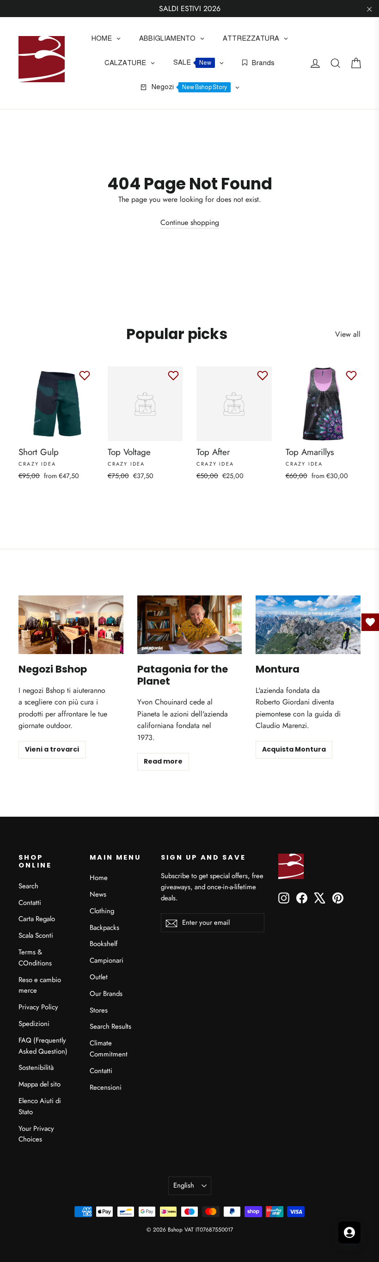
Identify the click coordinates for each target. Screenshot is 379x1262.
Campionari (106, 960)
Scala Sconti (35, 935)
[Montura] (308, 624)
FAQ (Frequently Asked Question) (42, 1045)
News (98, 894)
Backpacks (104, 927)
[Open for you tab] (349, 1232)
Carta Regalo (36, 919)
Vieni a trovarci (52, 749)
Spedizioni (33, 1024)
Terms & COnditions (35, 957)
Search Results (110, 1026)
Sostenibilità (36, 1067)
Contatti (29, 903)
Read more (163, 761)
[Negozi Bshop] (70, 624)
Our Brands (106, 994)
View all (348, 334)
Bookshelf (103, 944)
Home (99, 878)
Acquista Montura (294, 749)
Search (28, 886)
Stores (99, 1010)
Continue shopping (189, 222)
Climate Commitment (109, 1048)
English (183, 1185)
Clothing (102, 911)
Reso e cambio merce (39, 985)
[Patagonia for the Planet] (189, 624)
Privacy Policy (38, 1007)
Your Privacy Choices (36, 1134)
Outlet (99, 977)
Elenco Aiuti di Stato (39, 1106)
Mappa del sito (39, 1084)
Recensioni (106, 1087)
